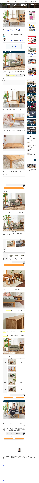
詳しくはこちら (32, 32)
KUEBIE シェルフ (13, 30)
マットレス (4, 466)
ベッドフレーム (4, 465)
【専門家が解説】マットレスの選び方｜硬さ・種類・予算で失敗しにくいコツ (33, 143)
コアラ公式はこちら (14, 438)
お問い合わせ (4, 479)
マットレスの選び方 (11, 40)
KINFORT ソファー (9, 30)
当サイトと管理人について (5, 468)
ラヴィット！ (19, 39)
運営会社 (3, 480)
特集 (3, 467)
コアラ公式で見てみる (13, 188)
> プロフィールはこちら (20, 40)
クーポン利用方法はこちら (32, 54)
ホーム (3, 464)
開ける (15, 46)
